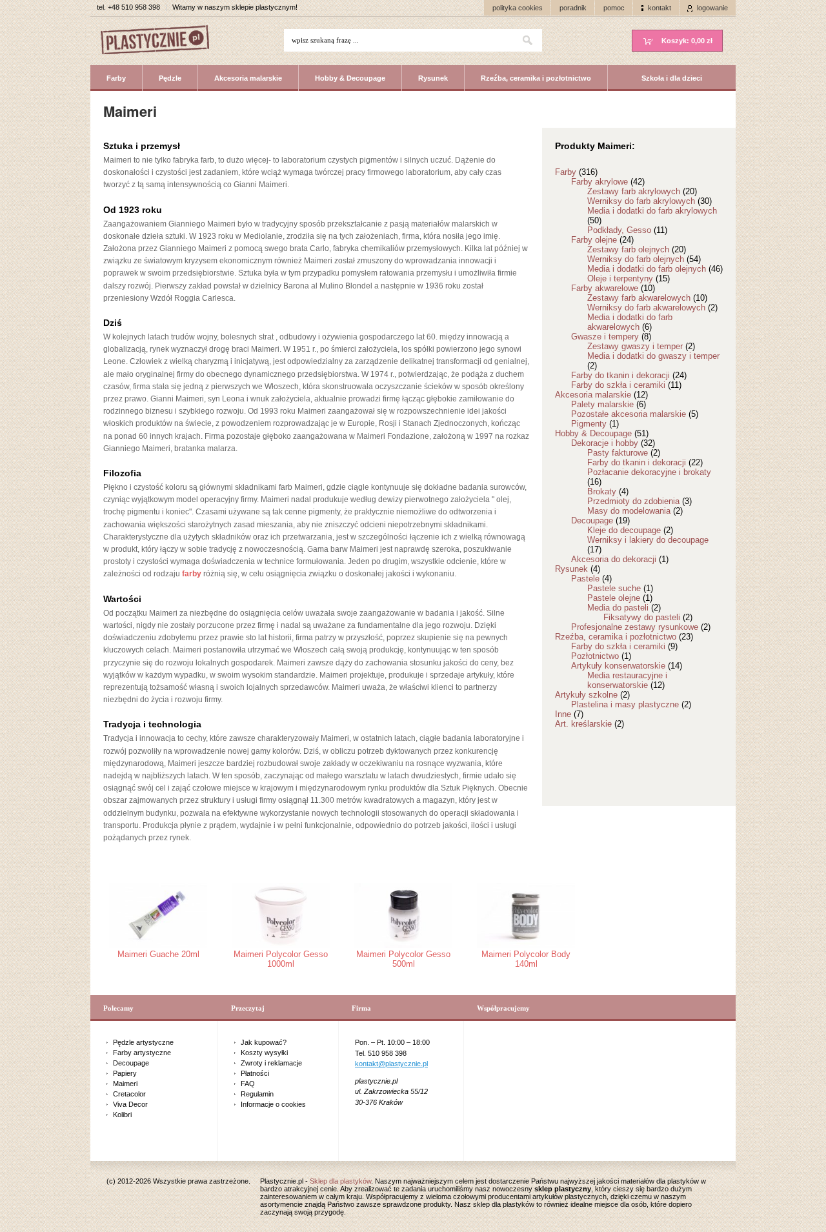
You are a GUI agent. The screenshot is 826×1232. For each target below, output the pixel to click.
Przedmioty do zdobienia (639, 501)
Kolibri (122, 1114)
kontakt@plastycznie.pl (391, 1063)
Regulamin (257, 1094)
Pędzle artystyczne (143, 1042)
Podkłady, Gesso (627, 230)
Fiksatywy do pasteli (647, 617)
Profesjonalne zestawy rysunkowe (640, 627)
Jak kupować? (264, 1042)
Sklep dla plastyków (340, 1181)
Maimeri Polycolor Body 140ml (525, 959)
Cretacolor (129, 1094)
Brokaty (608, 491)
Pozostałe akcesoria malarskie (634, 414)
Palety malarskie (608, 404)
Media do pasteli (624, 607)
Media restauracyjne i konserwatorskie (627, 680)
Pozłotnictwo (601, 656)
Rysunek (433, 78)
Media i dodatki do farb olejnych (655, 269)
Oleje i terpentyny (628, 278)
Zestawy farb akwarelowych (647, 298)
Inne (569, 714)
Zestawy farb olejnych (636, 249)
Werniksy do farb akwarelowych (652, 307)
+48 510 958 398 (134, 7)
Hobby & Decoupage (350, 78)
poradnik (573, 8)
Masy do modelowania (635, 511)
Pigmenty (595, 424)
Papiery (125, 1073)
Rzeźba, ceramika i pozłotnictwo (536, 78)
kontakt (659, 8)
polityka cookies (517, 8)
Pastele (591, 578)
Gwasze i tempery (611, 336)
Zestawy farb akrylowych (642, 191)
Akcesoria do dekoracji (620, 559)
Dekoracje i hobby (613, 443)
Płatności (255, 1073)
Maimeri (125, 1083)
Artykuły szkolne (592, 695)
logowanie (712, 8)
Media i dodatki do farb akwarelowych (629, 322)
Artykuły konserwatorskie (626, 666)
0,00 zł (686, 41)
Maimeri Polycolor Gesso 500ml (403, 959)
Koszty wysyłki (264, 1052)
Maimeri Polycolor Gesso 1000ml (281, 959)
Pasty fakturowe (623, 453)
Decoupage (600, 520)
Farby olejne (602, 240)
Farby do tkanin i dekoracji (629, 375)
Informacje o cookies (273, 1104)
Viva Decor (130, 1104)
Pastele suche (620, 588)
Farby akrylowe (608, 182)
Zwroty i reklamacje (271, 1063)
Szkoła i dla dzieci (671, 78)
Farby (116, 78)
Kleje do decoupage (630, 530)
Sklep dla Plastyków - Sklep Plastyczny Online (161, 41)
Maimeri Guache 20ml (158, 954)
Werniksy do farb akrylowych (649, 201)
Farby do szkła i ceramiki (626, 385)
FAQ (248, 1083)
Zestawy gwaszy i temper (641, 346)
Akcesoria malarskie (248, 78)
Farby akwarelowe (613, 288)
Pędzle (170, 78)
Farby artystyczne (142, 1052)
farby (191, 573)
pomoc (614, 8)
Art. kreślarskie (589, 724)
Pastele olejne (619, 598)
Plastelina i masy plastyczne (631, 704)
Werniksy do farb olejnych (644, 259)
